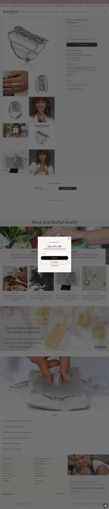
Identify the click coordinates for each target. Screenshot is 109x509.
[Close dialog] (69, 238)
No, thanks (54, 262)
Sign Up (54, 258)
